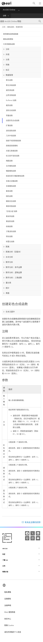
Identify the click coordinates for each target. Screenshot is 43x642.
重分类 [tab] (8, 283)
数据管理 (19, 27)
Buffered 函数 (11, 100)
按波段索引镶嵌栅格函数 (15, 176)
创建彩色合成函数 (12, 121)
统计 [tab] (7, 288)
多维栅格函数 (11, 186)
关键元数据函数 (12, 151)
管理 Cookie (9, 625)
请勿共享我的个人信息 (12, 632)
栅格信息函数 (11, 201)
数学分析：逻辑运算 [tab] (14, 272)
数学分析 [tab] (9, 262)
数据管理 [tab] (9, 75)
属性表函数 (10, 90)
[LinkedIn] (38, 533)
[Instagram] (32, 538)
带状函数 (9, 236)
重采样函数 (10, 216)
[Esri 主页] (7, 3)
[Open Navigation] (40, 3)
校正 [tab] (7, 70)
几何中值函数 (11, 136)
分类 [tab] (7, 60)
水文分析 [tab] (9, 257)
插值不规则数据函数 (13, 141)
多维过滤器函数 (12, 181)
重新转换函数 (11, 206)
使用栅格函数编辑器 (10, 34)
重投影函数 (10, 221)
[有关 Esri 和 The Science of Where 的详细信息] (7, 538)
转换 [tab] (7, 65)
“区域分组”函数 (11, 211)
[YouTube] (38, 538)
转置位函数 (10, 242)
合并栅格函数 (11, 166)
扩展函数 (9, 126)
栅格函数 (10, 27)
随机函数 (9, 196)
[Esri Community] (27, 538)
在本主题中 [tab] (10, 312)
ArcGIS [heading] (5, 548)
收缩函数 (9, 226)
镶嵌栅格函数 (11, 171)
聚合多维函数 (11, 85)
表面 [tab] (7, 293)
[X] (32, 533)
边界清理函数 (11, 95)
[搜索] (34, 3)
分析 (4, 16)
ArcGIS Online (9, 10)
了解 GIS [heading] (5, 560)
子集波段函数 (11, 231)
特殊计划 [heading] (5, 572)
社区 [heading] (3, 554)
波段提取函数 (11, 131)
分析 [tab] (7, 49)
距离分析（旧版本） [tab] (14, 252)
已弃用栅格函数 (9, 44)
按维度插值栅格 (12, 146)
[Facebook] (27, 533)
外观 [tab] (7, 54)
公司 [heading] (3, 566)
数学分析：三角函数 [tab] (14, 278)
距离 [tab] (7, 247)
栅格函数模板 (8, 39)
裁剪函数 (9, 105)
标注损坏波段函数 (12, 156)
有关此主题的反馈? (33, 522)
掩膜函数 (9, 161)
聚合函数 (9, 80)
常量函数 (9, 116)
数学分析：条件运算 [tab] (14, 267)
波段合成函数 (11, 110)
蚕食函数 (9, 191)
